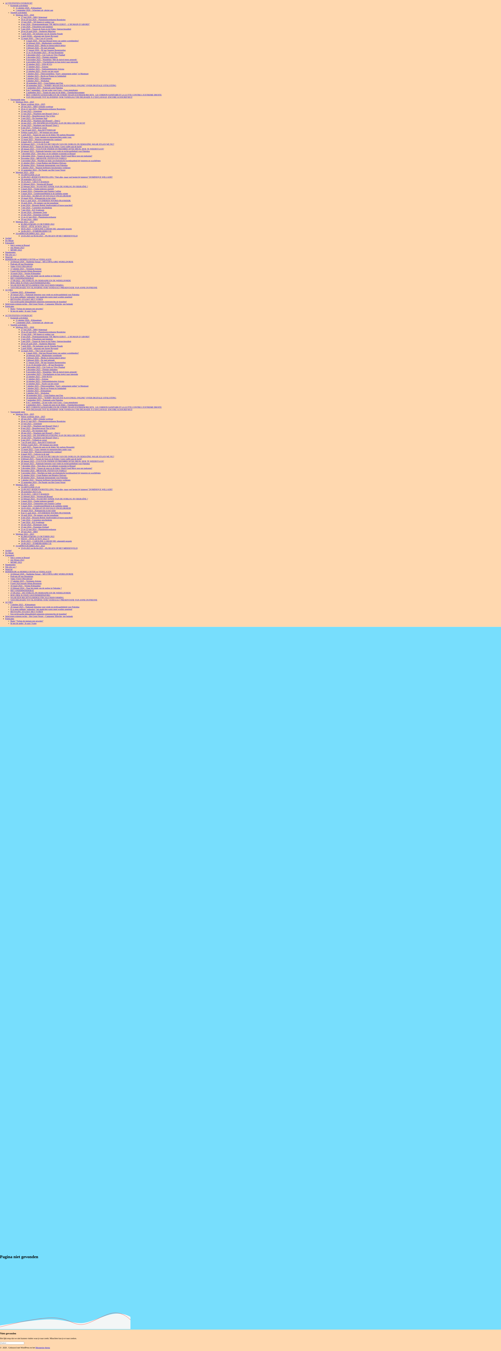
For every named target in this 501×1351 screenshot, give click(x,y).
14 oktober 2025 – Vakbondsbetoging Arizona (45, 69)
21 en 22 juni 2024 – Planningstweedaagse (38, 217)
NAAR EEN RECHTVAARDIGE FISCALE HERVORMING (37, 285)
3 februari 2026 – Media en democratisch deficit (45, 45)
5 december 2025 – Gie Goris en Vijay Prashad (45, 55)
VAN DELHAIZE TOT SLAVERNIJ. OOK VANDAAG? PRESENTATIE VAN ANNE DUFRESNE (53, 287)
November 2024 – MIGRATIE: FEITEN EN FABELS (44, 158)
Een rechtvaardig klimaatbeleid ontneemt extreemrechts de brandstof (38, 302)
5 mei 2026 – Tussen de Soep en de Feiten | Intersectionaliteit (46, 29)
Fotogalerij (9, 243)
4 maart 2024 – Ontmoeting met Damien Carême (41, 191)
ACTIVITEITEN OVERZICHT (18, 3)
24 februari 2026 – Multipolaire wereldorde (44, 43)
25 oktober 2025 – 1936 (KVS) (39, 64)
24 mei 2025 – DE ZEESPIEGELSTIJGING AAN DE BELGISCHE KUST (53, 123)
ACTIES (9, 290)
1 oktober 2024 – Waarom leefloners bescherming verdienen (45, 168)
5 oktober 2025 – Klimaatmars (38, 78)
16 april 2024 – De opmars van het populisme (39, 203)
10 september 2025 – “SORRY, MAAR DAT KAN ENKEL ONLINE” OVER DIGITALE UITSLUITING (71, 85)
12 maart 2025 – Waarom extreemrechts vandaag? (41, 139)
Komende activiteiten (19, 5)
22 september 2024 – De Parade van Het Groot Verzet (43, 170)
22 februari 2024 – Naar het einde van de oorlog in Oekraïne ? (36, 276)
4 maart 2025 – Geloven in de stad (35, 142)
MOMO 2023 (16, 250)
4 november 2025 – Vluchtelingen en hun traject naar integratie (52, 62)
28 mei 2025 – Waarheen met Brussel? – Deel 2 (40, 121)
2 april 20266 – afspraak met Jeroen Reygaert (39, 36)
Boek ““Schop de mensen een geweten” (26, 309)
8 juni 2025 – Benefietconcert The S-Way (38, 116)
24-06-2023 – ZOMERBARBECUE (36, 231)
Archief (8, 238)
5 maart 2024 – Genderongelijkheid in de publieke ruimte (44, 193)
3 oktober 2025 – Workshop (37, 81)
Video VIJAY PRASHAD (21, 266)
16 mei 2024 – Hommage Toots (34, 212)
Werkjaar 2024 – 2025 (25, 102)
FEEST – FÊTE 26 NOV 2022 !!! (35, 226)
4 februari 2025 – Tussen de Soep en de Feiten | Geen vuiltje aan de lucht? (51, 146)
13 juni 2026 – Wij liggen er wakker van (37, 22)
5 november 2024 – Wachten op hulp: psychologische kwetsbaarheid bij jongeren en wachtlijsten (61, 161)
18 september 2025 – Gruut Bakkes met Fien (44, 83)
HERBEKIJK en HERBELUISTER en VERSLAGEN (28, 259)
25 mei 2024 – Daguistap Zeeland (35, 215)
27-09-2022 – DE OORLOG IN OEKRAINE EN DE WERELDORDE (40, 280)
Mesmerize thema (42, 1348)
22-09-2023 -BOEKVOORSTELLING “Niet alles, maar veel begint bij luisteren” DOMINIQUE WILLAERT (67, 177)
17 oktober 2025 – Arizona (37, 67)
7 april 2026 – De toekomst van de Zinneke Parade (42, 34)
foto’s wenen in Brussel (20, 245)
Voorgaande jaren (17, 99)
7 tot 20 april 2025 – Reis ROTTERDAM (38, 130)
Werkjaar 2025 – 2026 (25, 15)
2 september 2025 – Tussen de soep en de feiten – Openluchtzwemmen (55, 92)
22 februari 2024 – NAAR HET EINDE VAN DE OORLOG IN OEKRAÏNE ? (54, 186)
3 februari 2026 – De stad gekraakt (40, 48)
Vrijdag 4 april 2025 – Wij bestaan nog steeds (39, 132)
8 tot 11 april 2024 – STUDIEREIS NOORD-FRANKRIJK (46, 201)
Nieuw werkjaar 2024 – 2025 (33, 104)
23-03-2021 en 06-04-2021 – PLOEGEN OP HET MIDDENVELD (49, 236)
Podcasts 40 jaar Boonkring (21, 264)
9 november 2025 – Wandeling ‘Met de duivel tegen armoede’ (51, 59)
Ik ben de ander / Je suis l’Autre (23, 311)
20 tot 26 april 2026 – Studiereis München (38, 31)
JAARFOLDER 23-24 (30, 175)
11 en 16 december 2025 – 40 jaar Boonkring (44, 52)
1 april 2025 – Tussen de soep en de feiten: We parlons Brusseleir (47, 135)
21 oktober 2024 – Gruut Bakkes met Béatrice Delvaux (43, 163)
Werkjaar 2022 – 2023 (25, 222)
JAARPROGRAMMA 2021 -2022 (30, 233)
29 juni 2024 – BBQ (29, 219)
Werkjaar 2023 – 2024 (25, 172)
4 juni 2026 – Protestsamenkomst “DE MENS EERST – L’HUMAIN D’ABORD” (55, 24)
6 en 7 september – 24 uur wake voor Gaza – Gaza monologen (52, 90)
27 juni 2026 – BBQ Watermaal (34, 17)
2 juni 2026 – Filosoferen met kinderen (37, 27)
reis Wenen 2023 (17, 248)
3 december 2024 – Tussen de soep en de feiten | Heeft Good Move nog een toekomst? (56, 156)
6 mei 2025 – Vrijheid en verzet (34, 128)
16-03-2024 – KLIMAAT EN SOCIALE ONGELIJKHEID (46, 196)
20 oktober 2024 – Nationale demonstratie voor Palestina (44, 165)
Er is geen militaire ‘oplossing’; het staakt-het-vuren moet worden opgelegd (41, 297)
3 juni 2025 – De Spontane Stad (34, 118)
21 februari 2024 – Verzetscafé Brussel (37, 184)
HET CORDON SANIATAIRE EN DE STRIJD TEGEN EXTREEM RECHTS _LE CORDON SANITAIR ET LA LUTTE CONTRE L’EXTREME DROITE (94, 95)
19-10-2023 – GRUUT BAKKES (35, 182)
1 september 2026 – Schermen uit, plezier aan (34, 10)
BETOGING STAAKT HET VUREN (26, 299)
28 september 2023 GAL (31, 179)
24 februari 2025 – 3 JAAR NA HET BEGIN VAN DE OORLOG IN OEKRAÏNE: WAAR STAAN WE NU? (67, 144)
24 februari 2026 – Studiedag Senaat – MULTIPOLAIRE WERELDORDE (41, 262)
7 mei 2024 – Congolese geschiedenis (36, 208)
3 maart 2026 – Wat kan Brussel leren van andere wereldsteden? (52, 41)
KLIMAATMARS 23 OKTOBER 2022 (37, 224)
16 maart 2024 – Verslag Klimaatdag (25, 273)
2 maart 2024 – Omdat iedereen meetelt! (37, 189)
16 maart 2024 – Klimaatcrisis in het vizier (38, 198)
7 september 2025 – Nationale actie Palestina (44, 88)
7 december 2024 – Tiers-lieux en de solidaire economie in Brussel (48, 154)
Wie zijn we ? (10, 255)
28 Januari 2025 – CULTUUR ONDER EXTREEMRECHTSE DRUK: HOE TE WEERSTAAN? (62, 149)
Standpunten (10, 252)
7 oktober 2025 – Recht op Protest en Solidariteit (46, 76)
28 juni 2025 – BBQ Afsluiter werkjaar (37, 106)
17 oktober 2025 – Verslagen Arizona (25, 269)
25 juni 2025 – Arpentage (31, 111)
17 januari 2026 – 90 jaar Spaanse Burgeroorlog (46, 50)
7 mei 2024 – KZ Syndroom (32, 210)
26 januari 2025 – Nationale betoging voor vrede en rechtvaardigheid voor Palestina (55, 151)
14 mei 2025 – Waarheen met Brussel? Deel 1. (40, 125)
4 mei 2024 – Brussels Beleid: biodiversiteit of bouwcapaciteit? (47, 205)
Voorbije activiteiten (18, 12)
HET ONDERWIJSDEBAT (22, 278)
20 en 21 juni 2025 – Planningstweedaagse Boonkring (43, 109)
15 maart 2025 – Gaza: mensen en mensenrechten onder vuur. (46, 137)
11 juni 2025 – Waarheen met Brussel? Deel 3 (40, 114)
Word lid (8, 257)
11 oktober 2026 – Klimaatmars (29, 8)
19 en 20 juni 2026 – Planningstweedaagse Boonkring (43, 20)
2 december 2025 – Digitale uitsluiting (42, 57)
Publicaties (9, 306)
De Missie (9, 240)
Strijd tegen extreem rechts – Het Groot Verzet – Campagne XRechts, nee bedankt (39, 304)
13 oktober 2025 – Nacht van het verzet (42, 71)
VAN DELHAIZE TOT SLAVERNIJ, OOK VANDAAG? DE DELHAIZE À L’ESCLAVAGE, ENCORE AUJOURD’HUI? (79, 97)
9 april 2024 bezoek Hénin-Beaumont (25, 271)
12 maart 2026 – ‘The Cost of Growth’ (37, 38)
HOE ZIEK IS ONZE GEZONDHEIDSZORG (30, 283)
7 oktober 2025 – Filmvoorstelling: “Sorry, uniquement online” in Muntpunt (57, 74)
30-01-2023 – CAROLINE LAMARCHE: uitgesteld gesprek (46, 229)
